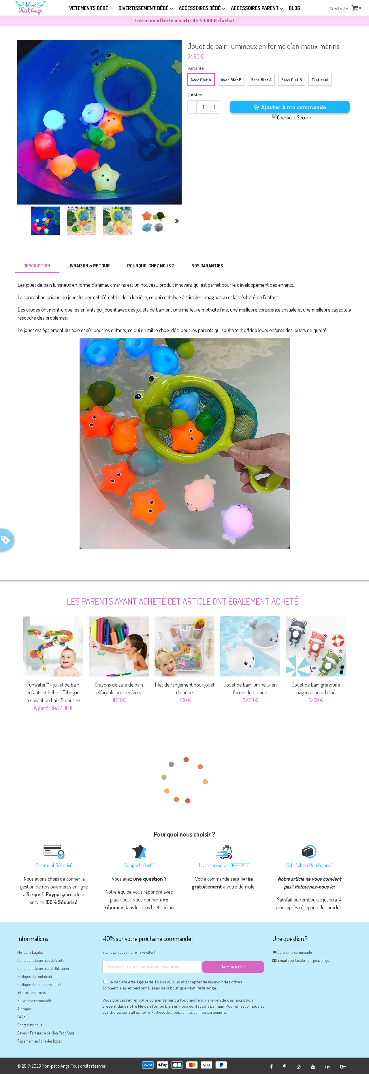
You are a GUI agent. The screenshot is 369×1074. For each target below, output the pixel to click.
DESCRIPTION (36, 266)
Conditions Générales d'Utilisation (43, 968)
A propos (24, 1008)
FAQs (21, 1016)
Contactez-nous (29, 1024)
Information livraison (33, 992)
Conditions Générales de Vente (40, 960)
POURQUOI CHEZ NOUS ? (150, 266)
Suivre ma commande (34, 1000)
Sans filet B (291, 79)
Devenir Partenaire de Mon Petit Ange (45, 1032)
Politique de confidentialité (37, 976)
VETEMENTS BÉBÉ (89, 8)
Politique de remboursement (39, 984)
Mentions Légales (30, 952)
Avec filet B (231, 79)
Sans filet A (261, 79)
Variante (195, 68)
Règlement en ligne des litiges (39, 1041)
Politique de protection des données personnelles (189, 1012)
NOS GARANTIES (207, 266)
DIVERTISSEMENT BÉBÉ (144, 8)
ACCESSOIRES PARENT (255, 8)
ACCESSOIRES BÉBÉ (200, 8)
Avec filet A (201, 79)
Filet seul (320, 79)
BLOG (294, 8)
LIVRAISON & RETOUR (88, 266)
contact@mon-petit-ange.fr (310, 960)
